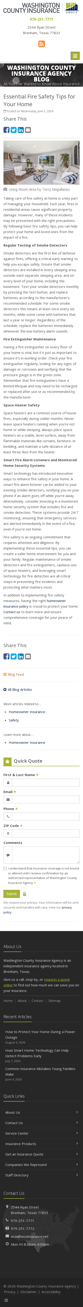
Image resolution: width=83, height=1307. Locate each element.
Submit (11, 894)
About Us (12, 1112)
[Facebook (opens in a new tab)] (6, 130)
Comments (12, 842)
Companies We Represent (26, 1164)
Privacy (9, 1291)
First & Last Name (21, 774)
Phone (10, 808)
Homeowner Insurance (27, 711)
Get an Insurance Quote (24, 1154)
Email (9, 791)
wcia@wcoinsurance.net (29, 1236)
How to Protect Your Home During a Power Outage (40, 1036)
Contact (37, 1000)
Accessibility (51, 1291)
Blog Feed (16, 674)
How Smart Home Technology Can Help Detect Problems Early (37, 1055)
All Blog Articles (20, 689)
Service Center (17, 1133)
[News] (41, 43)
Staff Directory (17, 1175)
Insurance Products (20, 1143)
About (22, 1000)
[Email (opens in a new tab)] (28, 130)
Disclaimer (28, 1291)
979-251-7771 (22, 1220)
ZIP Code (13, 825)
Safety (14, 720)
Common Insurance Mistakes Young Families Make (40, 1073)
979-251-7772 (22, 1228)
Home (8, 1000)
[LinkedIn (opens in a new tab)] (21, 130)
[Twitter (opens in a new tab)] (14, 130)
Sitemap (54, 1000)
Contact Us (14, 1122)
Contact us (11, 611)
